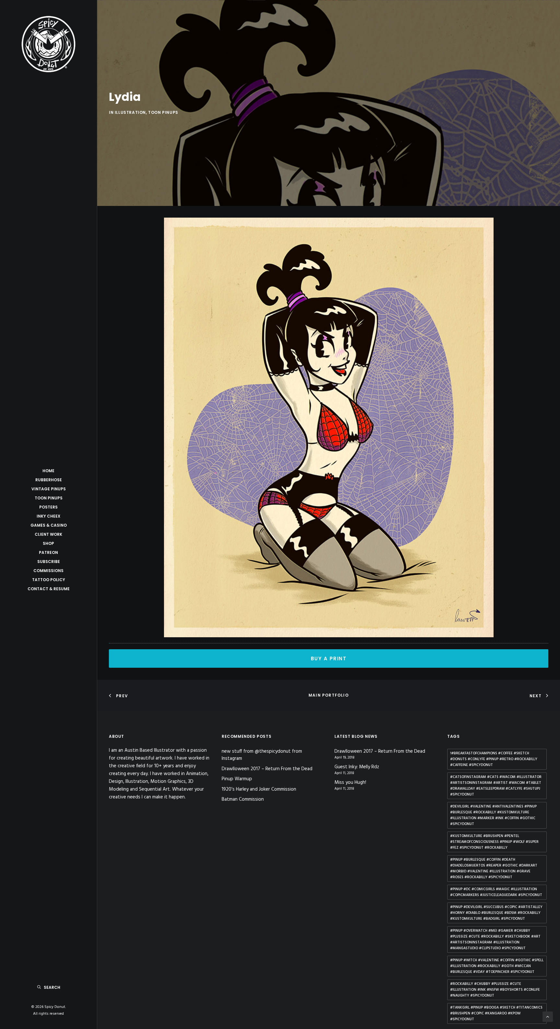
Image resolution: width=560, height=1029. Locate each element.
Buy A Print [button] (329, 658)
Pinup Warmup (237, 779)
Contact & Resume (49, 589)
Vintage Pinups (48, 489)
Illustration (130, 112)
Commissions (48, 570)
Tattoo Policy (48, 579)
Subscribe (48, 561)
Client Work (48, 534)
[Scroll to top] (547, 1017)
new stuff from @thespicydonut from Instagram (262, 755)
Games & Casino (48, 525)
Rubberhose (48, 480)
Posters (48, 507)
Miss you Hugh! (350, 782)
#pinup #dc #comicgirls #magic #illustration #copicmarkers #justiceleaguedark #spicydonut (496, 892)
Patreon (48, 552)
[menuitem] (48, 470)
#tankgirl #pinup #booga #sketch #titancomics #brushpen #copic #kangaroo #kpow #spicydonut (496, 1013)
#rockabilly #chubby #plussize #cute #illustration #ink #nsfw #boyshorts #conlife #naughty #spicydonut (495, 990)
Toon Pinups (49, 498)
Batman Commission (243, 799)
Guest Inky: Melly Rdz (356, 767)
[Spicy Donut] (48, 44)
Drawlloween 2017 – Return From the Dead (267, 769)
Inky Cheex (48, 516)
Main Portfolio (329, 695)
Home (48, 470)
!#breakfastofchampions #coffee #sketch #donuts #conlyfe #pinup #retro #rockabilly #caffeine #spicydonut (493, 759)
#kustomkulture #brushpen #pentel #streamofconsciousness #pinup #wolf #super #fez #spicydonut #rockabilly (494, 842)
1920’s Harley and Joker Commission (259, 789)
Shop (48, 543)
